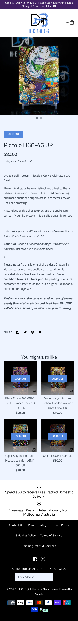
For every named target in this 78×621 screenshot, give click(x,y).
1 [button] (37, 118)
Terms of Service (51, 535)
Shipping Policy (26, 535)
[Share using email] (39, 332)
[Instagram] (43, 559)
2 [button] (41, 118)
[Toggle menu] (4, 22)
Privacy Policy (37, 525)
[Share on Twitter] (25, 332)
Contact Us (16, 525)
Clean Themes (50, 589)
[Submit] (58, 577)
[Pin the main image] (32, 332)
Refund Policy (60, 525)
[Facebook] (35, 559)
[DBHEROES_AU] (39, 23)
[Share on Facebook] (17, 332)
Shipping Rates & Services (39, 546)
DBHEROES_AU (22, 589)
